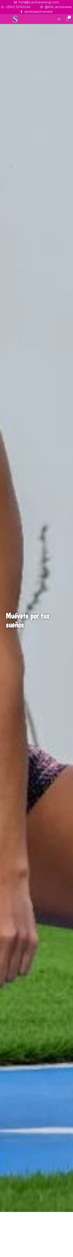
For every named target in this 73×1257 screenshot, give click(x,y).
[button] (59, 19)
